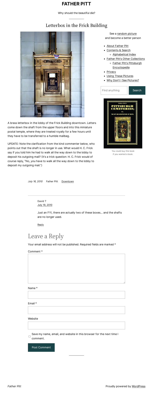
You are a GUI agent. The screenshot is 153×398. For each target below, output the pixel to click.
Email (32, 303)
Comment (35, 251)
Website (33, 318)
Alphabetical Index (124, 54)
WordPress (138, 386)
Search (137, 90)
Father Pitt (76, 3)
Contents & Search (119, 50)
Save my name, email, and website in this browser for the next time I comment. (75, 336)
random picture (127, 33)
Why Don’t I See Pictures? (123, 80)
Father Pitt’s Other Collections (126, 58)
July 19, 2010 (45, 204)
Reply (41, 224)
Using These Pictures (120, 76)
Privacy (111, 71)
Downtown (68, 181)
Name (33, 288)
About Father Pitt (117, 45)
